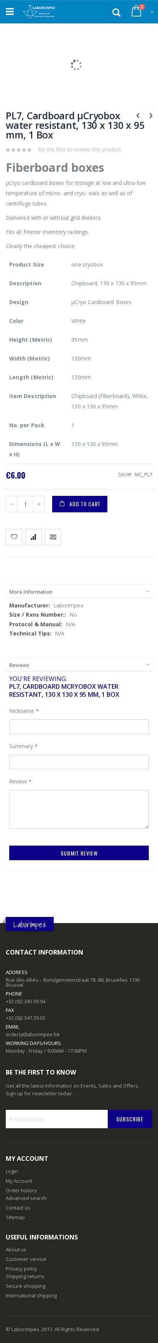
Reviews (19, 665)
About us (16, 1249)
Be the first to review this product (79, 149)
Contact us (18, 1207)
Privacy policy (21, 1268)
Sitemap (15, 1217)
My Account (19, 1180)
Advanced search (26, 1198)
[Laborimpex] (38, 12)
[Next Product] (151, 115)
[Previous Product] (138, 115)
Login (12, 1171)
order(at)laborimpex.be (33, 1034)
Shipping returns (25, 1276)
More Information (31, 591)
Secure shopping (25, 1285)
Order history (21, 1190)
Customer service (26, 1259)
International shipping (31, 1295)
